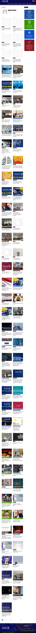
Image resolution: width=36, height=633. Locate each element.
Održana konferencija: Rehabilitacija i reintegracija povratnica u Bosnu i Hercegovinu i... (6, 244)
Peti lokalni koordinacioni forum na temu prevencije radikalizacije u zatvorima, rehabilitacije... (17, 598)
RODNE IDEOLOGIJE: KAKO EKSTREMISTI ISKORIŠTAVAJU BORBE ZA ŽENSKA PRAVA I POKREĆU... (7, 537)
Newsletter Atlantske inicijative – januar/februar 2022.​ (17, 504)
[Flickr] (8, 12)
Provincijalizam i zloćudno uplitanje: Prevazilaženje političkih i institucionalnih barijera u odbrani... (6, 521)
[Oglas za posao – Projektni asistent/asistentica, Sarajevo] (7, 191)
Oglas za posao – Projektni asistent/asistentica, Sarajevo (6, 197)
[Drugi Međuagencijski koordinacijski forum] (7, 297)
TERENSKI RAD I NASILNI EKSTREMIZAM (17, 552)
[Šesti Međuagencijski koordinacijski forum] (18, 222)
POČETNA (9, 3)
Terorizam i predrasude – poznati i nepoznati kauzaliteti (17, 349)
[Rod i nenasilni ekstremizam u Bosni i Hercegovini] (7, 342)
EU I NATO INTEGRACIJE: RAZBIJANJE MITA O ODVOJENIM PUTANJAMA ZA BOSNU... (6, 318)
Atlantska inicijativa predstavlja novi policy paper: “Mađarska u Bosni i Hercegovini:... (7, 289)
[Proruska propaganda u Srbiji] (7, 482)
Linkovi (27, 3)
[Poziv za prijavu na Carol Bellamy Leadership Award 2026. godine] (7, 85)
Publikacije (20, 3)
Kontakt (30, 3)
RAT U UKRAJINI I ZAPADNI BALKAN (18, 443)
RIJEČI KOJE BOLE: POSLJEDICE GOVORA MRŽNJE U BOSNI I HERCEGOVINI (5, 183)
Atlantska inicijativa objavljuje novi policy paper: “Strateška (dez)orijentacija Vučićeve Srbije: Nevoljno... (7, 214)
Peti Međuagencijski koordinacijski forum (16, 243)
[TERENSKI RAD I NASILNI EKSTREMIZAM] (18, 545)
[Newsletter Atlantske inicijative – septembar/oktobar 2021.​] (7, 545)
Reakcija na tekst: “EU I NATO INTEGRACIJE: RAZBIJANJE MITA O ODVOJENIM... (18, 288)
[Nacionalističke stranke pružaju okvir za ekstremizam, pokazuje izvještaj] (7, 590)
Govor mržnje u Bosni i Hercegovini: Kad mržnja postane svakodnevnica (17, 490)
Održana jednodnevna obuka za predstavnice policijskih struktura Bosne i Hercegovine (18, 273)
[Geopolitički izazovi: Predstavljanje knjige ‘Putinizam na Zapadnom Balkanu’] (18, 207)
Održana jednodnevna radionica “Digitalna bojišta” (6, 229)
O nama (12, 3)
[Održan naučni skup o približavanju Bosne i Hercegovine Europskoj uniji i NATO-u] (18, 453)
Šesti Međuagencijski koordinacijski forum (16, 229)
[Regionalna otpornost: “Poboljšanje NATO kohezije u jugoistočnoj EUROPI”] (18, 114)
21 (9, 619)
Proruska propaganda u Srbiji (6, 488)
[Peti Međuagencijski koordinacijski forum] (18, 237)
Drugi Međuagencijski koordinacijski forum (5, 304)
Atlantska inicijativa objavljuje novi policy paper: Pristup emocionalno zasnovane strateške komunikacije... (7, 167)
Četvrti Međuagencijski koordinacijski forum (5, 259)
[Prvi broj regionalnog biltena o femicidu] (18, 468)
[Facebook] (25, 628)
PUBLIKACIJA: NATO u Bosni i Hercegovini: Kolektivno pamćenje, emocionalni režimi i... (7, 76)
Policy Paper (3, 164)
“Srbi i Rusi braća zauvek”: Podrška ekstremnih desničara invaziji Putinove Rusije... (6, 460)
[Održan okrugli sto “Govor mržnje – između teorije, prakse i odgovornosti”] (7, 114)
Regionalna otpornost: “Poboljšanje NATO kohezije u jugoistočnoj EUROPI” (18, 120)
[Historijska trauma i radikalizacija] (18, 560)
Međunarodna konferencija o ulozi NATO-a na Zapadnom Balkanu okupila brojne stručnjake (18, 76)
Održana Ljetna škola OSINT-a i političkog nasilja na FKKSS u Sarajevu (18, 135)
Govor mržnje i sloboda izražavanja (6, 106)
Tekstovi (3, 26)
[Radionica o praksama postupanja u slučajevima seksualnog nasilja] (18, 99)
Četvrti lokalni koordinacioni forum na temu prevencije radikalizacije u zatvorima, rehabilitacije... (6, 614)
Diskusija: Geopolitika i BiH (5, 315)
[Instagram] (10, 12)
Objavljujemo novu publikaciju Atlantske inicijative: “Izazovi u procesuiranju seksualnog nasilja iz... (6, 151)
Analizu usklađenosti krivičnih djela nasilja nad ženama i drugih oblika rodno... (18, 412)
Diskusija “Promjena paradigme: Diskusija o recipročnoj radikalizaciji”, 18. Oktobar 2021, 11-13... (6, 582)
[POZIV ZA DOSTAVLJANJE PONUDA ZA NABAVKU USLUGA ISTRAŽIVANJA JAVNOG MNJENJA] (7, 390)
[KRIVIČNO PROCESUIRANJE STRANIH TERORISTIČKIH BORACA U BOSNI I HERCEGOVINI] (18, 357)
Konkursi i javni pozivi (4, 195)
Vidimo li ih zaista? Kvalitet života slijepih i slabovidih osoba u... (6, 29)
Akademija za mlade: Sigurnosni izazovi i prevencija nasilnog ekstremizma (6, 413)
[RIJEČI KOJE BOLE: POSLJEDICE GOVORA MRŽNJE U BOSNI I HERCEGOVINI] (7, 175)
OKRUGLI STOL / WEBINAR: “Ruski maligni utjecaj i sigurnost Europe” (6, 428)
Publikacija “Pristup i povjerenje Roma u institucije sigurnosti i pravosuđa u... (18, 536)
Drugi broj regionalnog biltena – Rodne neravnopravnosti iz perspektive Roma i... (17, 429)
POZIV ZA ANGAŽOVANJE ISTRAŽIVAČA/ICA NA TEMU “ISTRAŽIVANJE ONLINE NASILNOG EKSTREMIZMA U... (18, 381)
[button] (33, 3)
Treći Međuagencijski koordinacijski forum (16, 259)
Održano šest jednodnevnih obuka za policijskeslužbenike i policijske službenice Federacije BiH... (7, 381)
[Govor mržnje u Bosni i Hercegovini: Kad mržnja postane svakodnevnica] (18, 482)
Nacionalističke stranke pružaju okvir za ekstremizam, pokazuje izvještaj (6, 597)
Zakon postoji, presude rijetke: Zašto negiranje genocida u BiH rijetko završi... (17, 61)
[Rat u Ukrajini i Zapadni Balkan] (7, 468)
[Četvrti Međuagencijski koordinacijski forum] (7, 252)
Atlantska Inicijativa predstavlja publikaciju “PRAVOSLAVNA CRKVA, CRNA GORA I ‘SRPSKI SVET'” (6, 364)
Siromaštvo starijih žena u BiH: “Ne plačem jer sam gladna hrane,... (6, 44)
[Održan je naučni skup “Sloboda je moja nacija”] (18, 311)
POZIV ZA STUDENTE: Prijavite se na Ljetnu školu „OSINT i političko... (17, 150)
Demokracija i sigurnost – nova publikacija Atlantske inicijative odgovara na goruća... (17, 198)
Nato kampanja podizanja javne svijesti (6, 73)
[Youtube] (29, 628)
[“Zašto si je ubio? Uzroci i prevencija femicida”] (7, 266)
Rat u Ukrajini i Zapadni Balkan (6, 475)
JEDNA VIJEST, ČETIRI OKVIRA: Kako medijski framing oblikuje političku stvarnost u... (17, 45)
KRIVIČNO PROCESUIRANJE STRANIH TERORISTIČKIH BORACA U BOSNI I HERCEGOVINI (18, 364)
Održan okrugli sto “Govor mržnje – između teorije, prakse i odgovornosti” (6, 120)
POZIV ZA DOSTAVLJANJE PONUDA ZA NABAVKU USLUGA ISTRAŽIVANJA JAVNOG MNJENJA (6, 397)
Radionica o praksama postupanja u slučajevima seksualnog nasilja (17, 106)
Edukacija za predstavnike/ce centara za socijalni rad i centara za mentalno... (18, 582)
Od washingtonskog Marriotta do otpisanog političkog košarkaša (17, 520)
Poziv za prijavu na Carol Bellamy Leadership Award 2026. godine (6, 91)
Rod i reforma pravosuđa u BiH (16, 394)
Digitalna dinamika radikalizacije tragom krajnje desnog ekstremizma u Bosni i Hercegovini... (7, 334)
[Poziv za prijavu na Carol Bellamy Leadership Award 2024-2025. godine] (18, 175)
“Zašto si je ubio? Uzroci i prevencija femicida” (6, 272)
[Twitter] (27, 628)
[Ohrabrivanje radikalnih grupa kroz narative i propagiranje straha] (7, 560)
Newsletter (14, 502)
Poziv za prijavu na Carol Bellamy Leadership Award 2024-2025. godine (17, 182)
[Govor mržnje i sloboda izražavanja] (7, 99)
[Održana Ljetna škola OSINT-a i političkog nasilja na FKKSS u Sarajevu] (18, 129)
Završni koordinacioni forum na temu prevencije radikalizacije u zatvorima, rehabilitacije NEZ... (6, 444)
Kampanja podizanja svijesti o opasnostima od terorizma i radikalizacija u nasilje (6, 227)
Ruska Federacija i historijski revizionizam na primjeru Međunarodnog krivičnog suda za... (6, 505)
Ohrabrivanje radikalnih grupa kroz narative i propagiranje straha (6, 566)
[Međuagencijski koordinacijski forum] (18, 297)
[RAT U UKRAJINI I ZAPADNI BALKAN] (18, 437)
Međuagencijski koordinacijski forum (18, 304)
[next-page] (11, 620)
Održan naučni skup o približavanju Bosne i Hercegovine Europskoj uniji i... (17, 460)
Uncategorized (3, 394)
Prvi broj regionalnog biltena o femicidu (18, 475)
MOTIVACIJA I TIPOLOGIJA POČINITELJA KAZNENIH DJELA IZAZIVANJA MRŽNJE (18, 166)
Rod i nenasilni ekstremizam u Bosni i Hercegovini (7, 349)
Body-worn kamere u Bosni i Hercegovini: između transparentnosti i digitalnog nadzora (18, 29)
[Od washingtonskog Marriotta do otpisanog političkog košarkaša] (18, 514)
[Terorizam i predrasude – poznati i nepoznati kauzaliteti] (18, 342)
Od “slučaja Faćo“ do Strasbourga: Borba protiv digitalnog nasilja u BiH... (6, 60)
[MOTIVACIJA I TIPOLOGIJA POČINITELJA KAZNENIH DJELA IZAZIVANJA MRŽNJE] (18, 160)
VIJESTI (24, 3)
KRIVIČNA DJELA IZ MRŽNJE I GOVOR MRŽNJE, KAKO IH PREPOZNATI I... (18, 396)
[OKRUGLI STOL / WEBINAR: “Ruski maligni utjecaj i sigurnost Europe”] (7, 421)
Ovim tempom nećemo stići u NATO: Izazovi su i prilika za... (7, 135)
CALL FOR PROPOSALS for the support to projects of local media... (17, 91)
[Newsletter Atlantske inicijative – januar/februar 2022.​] (18, 498)
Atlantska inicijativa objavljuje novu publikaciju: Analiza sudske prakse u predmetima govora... (18, 334)
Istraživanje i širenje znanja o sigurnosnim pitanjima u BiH (5, 457)
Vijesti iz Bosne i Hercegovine (16, 73)
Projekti (16, 3)
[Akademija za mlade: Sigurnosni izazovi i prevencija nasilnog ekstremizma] (7, 406)
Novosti (14, 89)
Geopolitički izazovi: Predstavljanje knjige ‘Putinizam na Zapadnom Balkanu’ (17, 214)
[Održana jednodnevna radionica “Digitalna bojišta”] (7, 222)
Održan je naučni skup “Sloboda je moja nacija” (17, 317)
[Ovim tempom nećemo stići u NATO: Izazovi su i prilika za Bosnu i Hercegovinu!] (7, 129)
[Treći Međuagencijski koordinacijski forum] (18, 252)
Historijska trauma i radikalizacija (16, 566)
